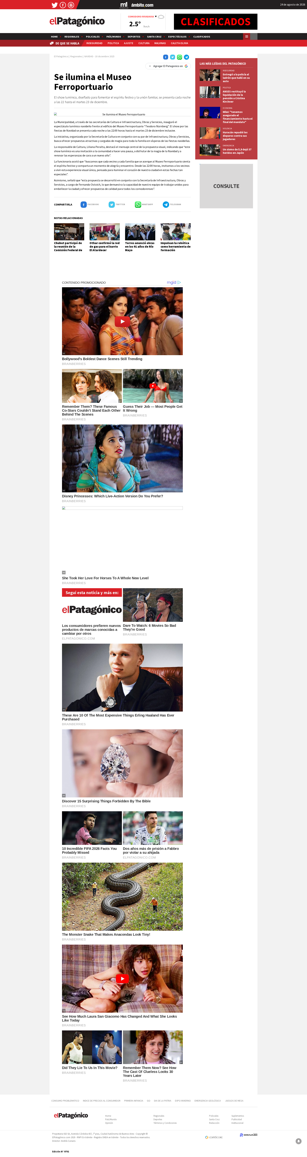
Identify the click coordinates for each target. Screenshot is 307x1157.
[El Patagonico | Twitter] (55, 4)
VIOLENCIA (227, 128)
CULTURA (143, 43)
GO (148, 1100)
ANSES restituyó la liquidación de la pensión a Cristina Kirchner (234, 96)
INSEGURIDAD (94, 43)
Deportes (134, 36)
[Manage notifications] (298, 1141)
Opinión (109, 1122)
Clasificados (201, 36)
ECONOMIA (227, 108)
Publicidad (236, 1119)
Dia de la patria (162, 1100)
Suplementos (237, 1115)
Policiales (93, 36)
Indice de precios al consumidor (101, 1100)
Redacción (214, 1122)
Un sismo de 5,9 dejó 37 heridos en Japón (237, 151)
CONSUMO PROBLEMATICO (65, 1100)
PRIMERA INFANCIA (133, 1100)
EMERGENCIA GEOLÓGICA (208, 1100)
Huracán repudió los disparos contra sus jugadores (235, 136)
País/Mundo (113, 36)
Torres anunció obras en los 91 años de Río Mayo (139, 246)
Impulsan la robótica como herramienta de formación (176, 246)
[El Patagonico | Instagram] (71, 4)
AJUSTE (128, 43)
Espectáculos (177, 36)
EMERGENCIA (228, 145)
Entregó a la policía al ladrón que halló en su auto (236, 78)
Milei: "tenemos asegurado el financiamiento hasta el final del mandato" (237, 117)
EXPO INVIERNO (183, 1100)
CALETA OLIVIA (179, 43)
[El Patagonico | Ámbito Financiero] (142, 4)
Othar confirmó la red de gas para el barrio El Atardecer (105, 246)
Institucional (237, 1122)
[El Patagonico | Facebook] (63, 4)
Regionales (71, 36)
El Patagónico (61, 56)
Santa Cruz (154, 36)
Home (54, 36)
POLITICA (113, 43)
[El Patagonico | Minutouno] (124, 4)
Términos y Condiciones (165, 1122)
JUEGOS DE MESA (234, 1100)
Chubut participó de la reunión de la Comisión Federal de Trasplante (68, 248)
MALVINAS (160, 43)
